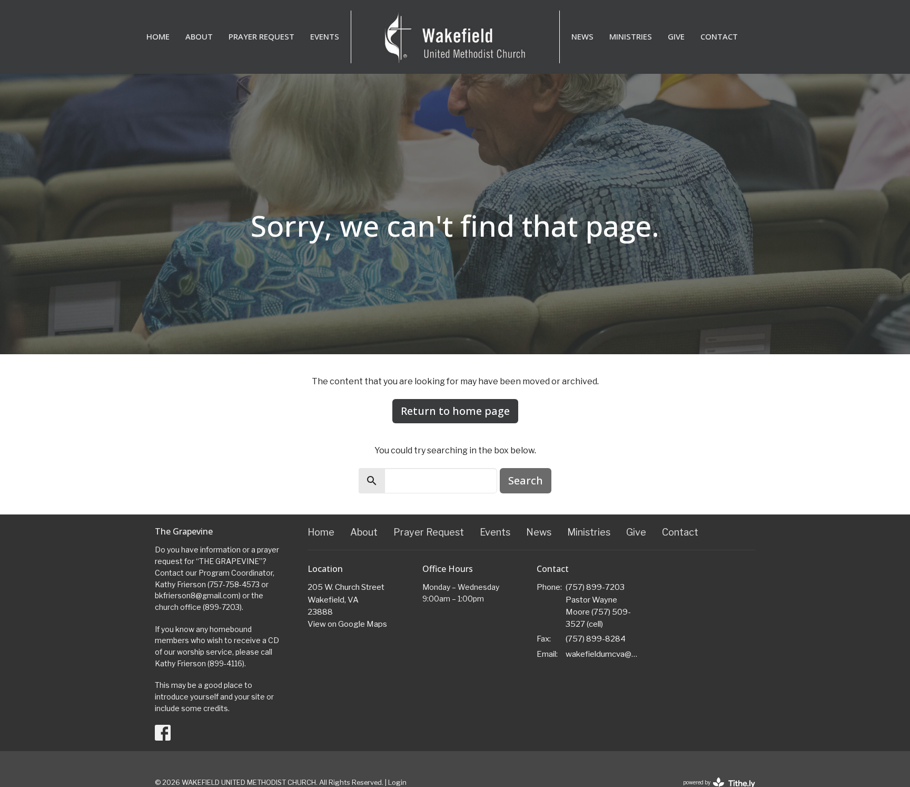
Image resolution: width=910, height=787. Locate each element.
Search (525, 480)
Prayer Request (261, 36)
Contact (719, 36)
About (199, 36)
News (582, 36)
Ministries (630, 36)
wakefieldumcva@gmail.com (603, 654)
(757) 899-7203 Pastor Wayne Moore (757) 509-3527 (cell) (598, 605)
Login (397, 782)
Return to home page (455, 411)
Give (676, 36)
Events (324, 36)
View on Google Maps (347, 624)
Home (158, 36)
